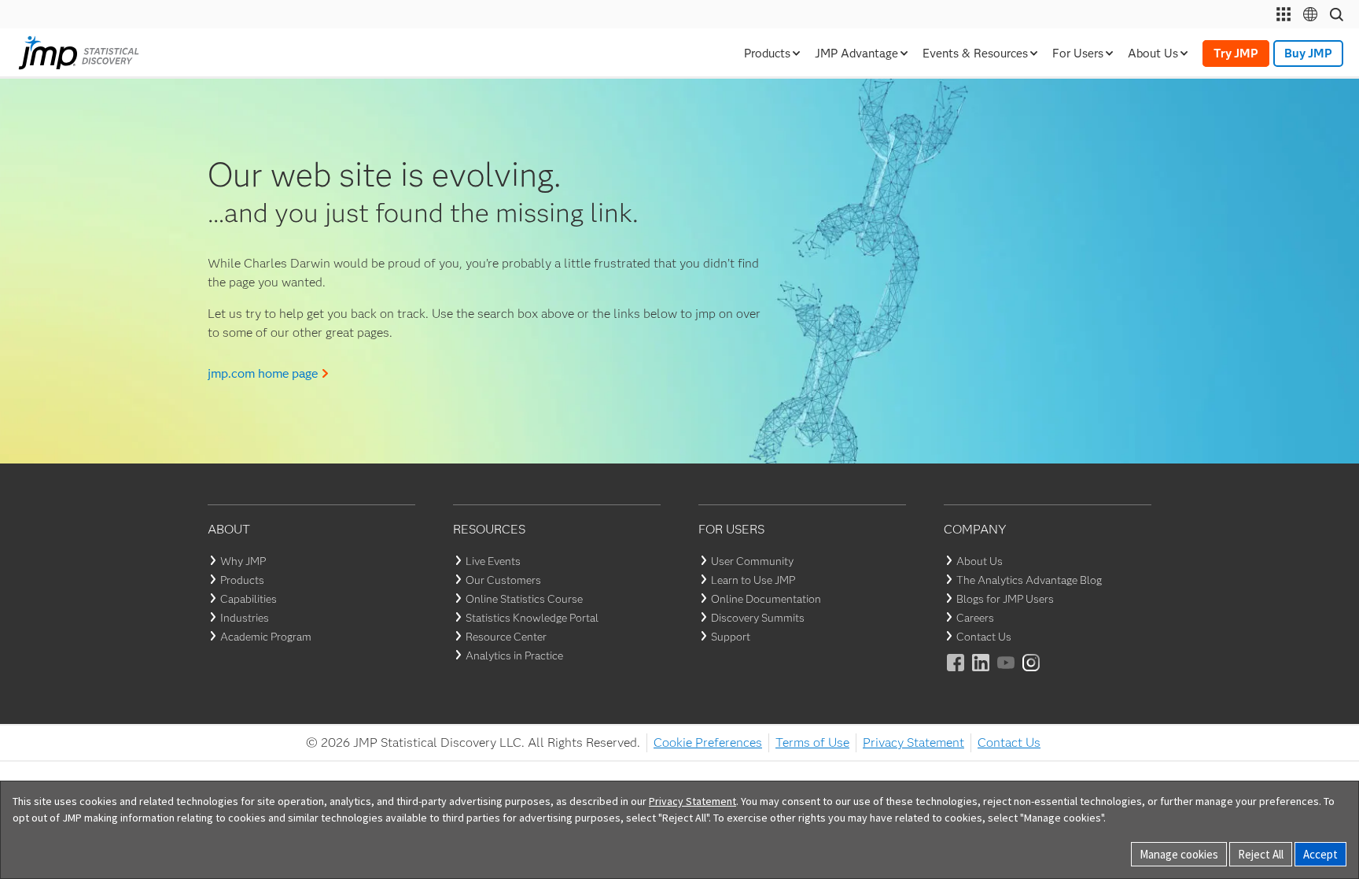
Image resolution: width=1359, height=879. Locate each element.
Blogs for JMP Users (1005, 599)
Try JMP (1236, 53)
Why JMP (243, 561)
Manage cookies (1179, 854)
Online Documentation (766, 599)
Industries (244, 618)
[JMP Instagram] (1031, 673)
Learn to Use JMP (753, 580)
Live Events (493, 561)
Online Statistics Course (524, 599)
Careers (975, 618)
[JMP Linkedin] (981, 673)
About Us (979, 561)
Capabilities (248, 599)
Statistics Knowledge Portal (532, 618)
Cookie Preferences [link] (708, 742)
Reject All (1261, 854)
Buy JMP (1308, 53)
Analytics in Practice (514, 655)
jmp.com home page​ (263, 373)
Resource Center (506, 637)
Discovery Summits (758, 618)
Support (730, 637)
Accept (1320, 854)
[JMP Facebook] (956, 673)
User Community (752, 561)
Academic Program (265, 637)
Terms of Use (812, 742)
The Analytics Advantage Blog (1029, 580)
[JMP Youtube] (1006, 673)
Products (242, 580)
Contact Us (983, 637)
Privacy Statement (913, 742)
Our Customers (503, 580)
